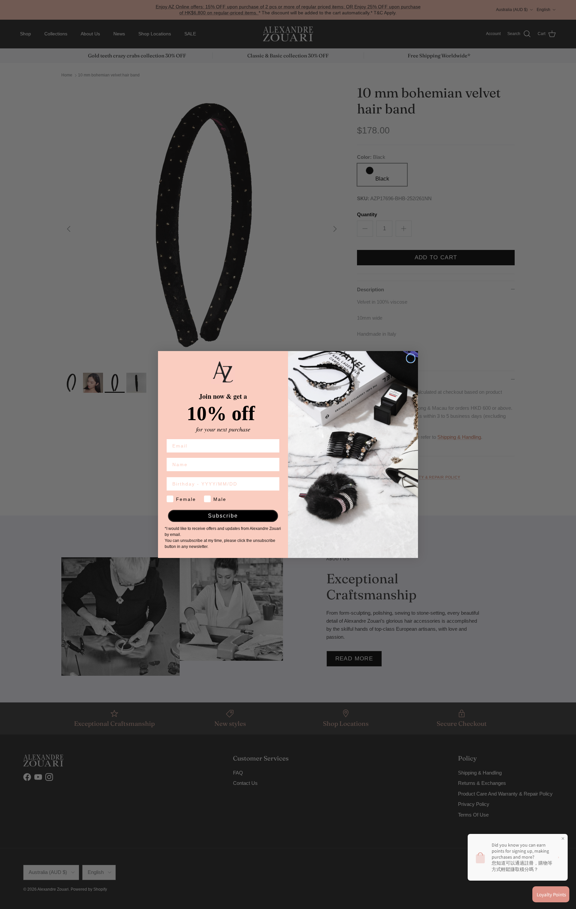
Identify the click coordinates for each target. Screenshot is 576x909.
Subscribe (223, 516)
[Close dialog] (411, 358)
